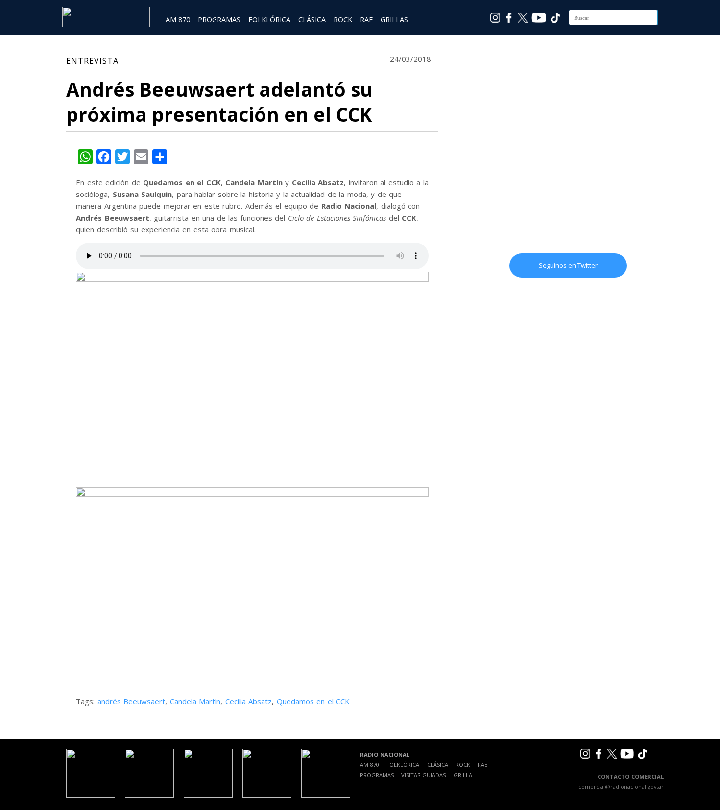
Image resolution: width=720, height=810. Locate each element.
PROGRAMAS (219, 19)
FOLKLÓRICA (269, 19)
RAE (366, 19)
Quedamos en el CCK (313, 701)
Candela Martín (195, 701)
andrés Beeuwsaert (131, 701)
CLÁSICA (312, 19)
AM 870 (178, 19)
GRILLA (463, 775)
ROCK (343, 19)
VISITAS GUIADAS (423, 775)
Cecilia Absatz (248, 701)
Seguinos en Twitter (568, 265)
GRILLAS (394, 19)
